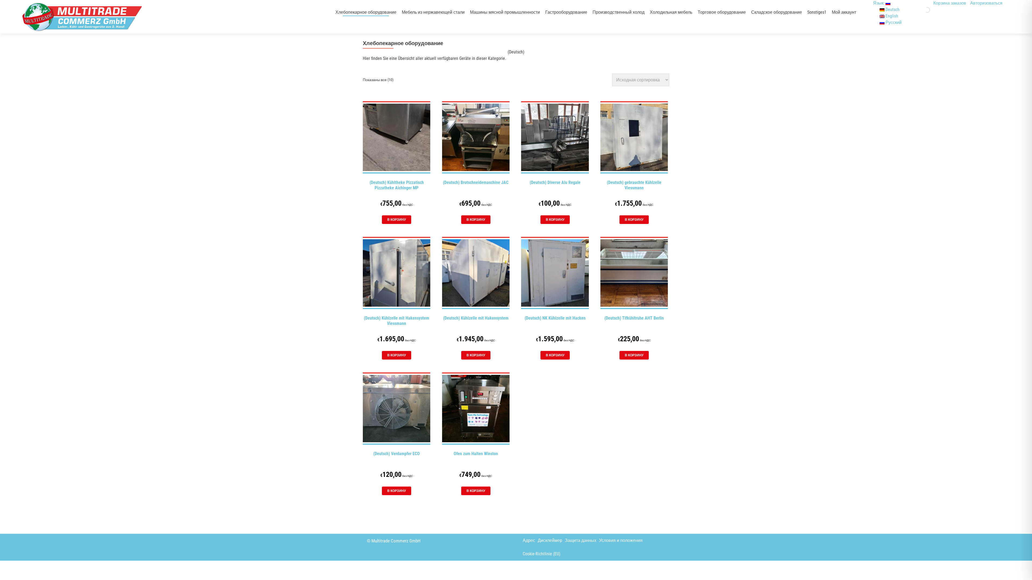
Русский (893, 22)
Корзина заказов (949, 3)
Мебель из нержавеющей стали (433, 12)
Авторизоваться (986, 3)
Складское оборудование (776, 12)
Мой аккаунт (844, 12)
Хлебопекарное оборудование (365, 12)
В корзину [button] (396, 220)
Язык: (879, 3)
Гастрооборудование (566, 12)
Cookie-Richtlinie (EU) (541, 553)
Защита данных (580, 540)
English (891, 16)
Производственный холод (618, 12)
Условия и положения (621, 540)
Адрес (529, 540)
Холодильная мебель (671, 12)
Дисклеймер (550, 540)
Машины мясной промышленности (505, 12)
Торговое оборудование (722, 12)
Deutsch (892, 9)
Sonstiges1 (816, 12)
